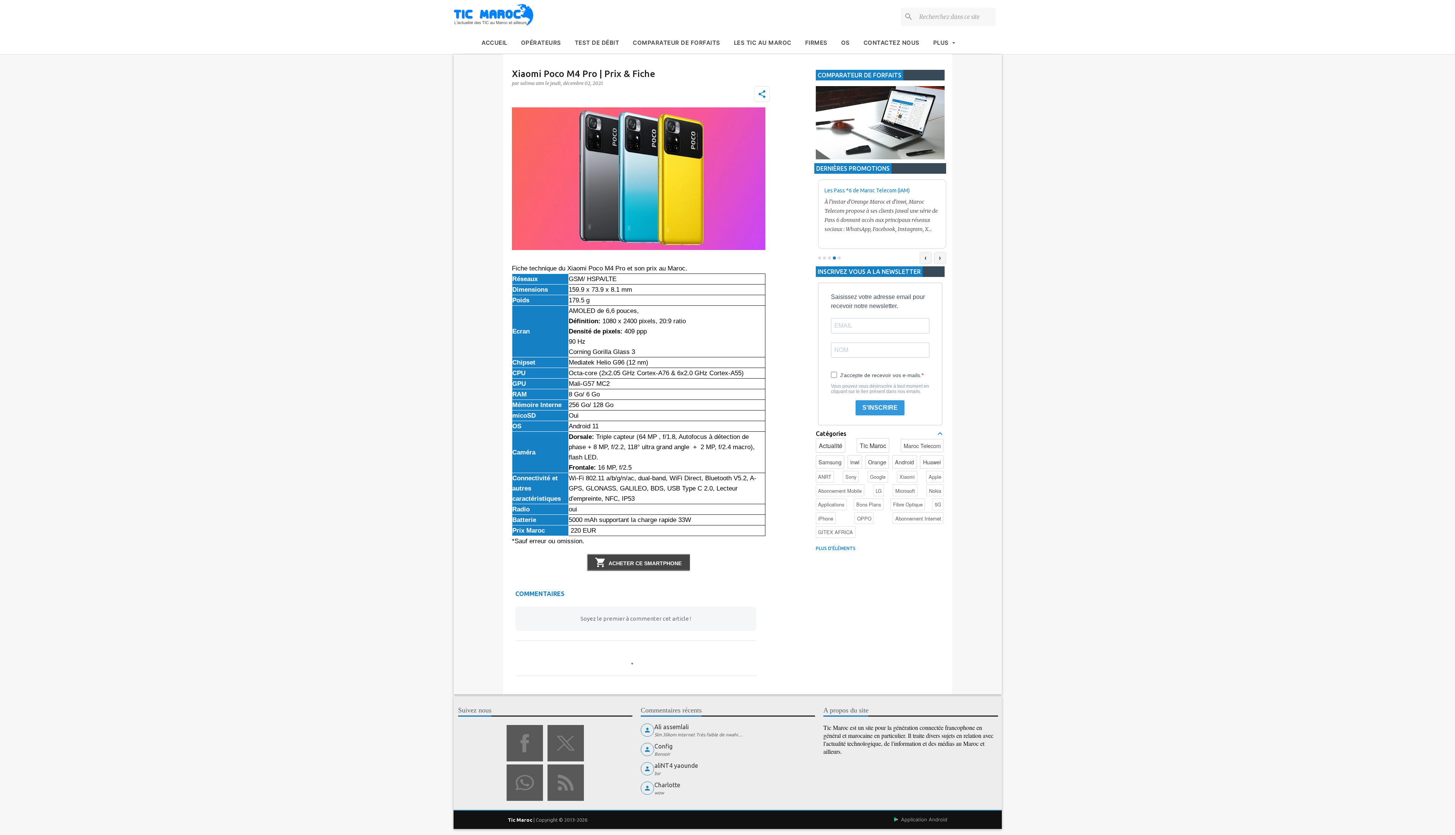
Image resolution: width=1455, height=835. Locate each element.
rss (566, 782)
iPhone (825, 518)
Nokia (935, 490)
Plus (941, 42)
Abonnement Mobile (840, 490)
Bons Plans (868, 504)
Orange (877, 462)
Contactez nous (892, 42)
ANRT (824, 476)
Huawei (932, 462)
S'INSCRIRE (880, 407)
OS (845, 42)
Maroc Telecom (922, 446)
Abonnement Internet (918, 518)
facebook (525, 743)
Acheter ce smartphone (645, 563)
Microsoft (905, 490)
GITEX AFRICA (835, 532)
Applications (831, 504)
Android (904, 462)
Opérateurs (541, 42)
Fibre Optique (908, 504)
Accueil (494, 42)
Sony (850, 476)
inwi (854, 462)
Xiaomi (907, 476)
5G (938, 504)
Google (878, 476)
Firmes (816, 42)
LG (879, 490)
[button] (762, 94)
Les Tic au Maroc (763, 42)
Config (663, 746)
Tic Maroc (873, 445)
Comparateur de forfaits (676, 42)
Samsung (830, 462)
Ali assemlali (671, 726)
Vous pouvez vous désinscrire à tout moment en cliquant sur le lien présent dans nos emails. (880, 389)
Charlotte (667, 785)
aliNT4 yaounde (676, 765)
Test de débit (597, 42)
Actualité (830, 445)
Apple (935, 476)
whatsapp (525, 782)
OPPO (864, 518)
